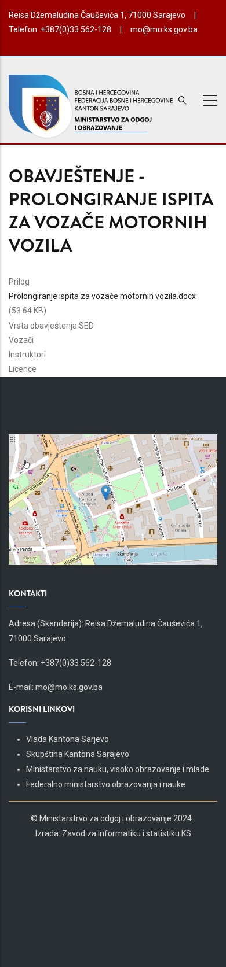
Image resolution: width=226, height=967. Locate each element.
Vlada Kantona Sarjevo (67, 739)
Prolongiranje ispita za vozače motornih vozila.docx (102, 296)
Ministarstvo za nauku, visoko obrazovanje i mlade (117, 769)
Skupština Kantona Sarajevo (77, 754)
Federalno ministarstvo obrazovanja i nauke (105, 784)
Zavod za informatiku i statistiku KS (126, 833)
